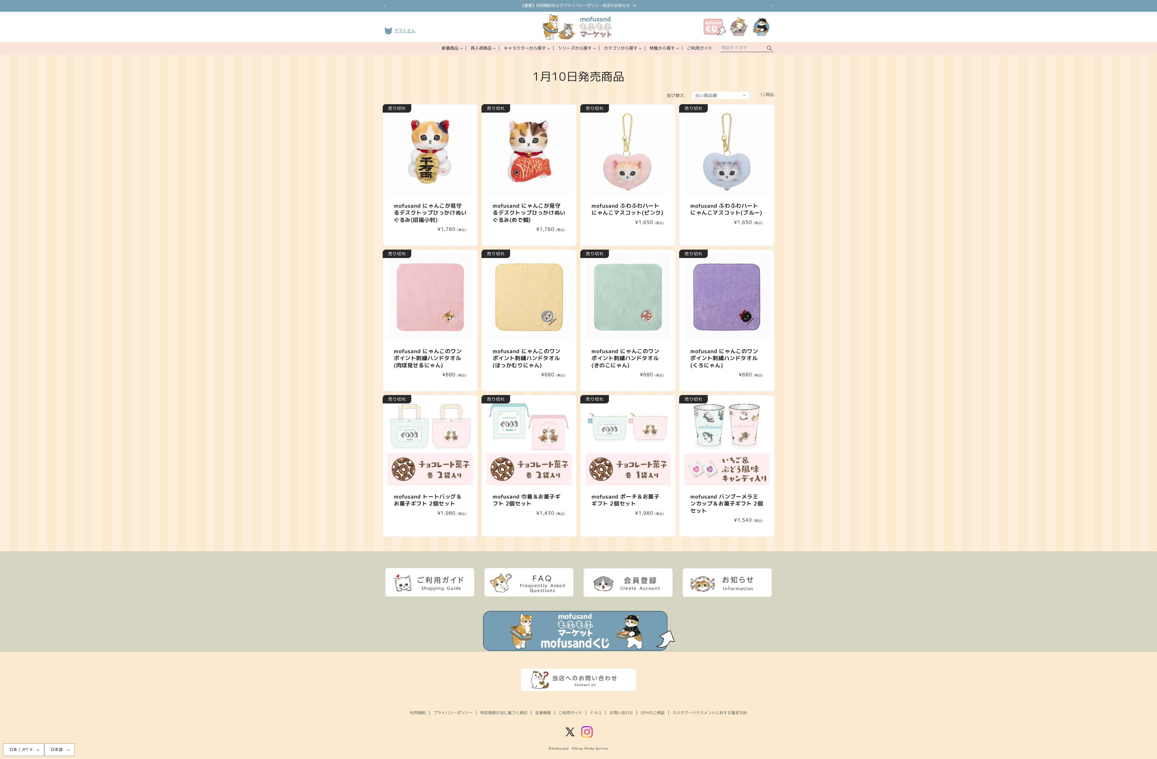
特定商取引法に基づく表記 (503, 712)
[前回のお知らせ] (384, 5)
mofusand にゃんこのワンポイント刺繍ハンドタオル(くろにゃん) (724, 358)
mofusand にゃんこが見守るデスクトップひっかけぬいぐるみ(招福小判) (430, 212)
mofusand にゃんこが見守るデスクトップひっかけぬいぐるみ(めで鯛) (529, 212)
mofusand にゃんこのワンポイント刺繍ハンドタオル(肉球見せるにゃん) (428, 358)
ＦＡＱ (596, 712)
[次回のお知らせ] (772, 5)
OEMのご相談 (653, 712)
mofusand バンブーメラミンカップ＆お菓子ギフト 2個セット (726, 503)
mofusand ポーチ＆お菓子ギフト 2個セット (625, 500)
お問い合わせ (621, 712)
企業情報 (543, 712)
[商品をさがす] (769, 48)
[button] (451, 48)
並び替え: (676, 95)
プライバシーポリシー (453, 712)
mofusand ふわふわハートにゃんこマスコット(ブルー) (726, 209)
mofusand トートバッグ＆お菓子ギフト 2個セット (428, 500)
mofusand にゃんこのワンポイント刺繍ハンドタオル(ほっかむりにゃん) (527, 358)
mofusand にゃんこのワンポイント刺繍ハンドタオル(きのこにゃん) (625, 358)
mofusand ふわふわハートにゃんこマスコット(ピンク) (627, 209)
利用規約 (418, 712)
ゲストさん (404, 30)
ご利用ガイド (570, 712)
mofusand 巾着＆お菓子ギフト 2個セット (527, 500)
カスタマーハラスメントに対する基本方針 (710, 712)
